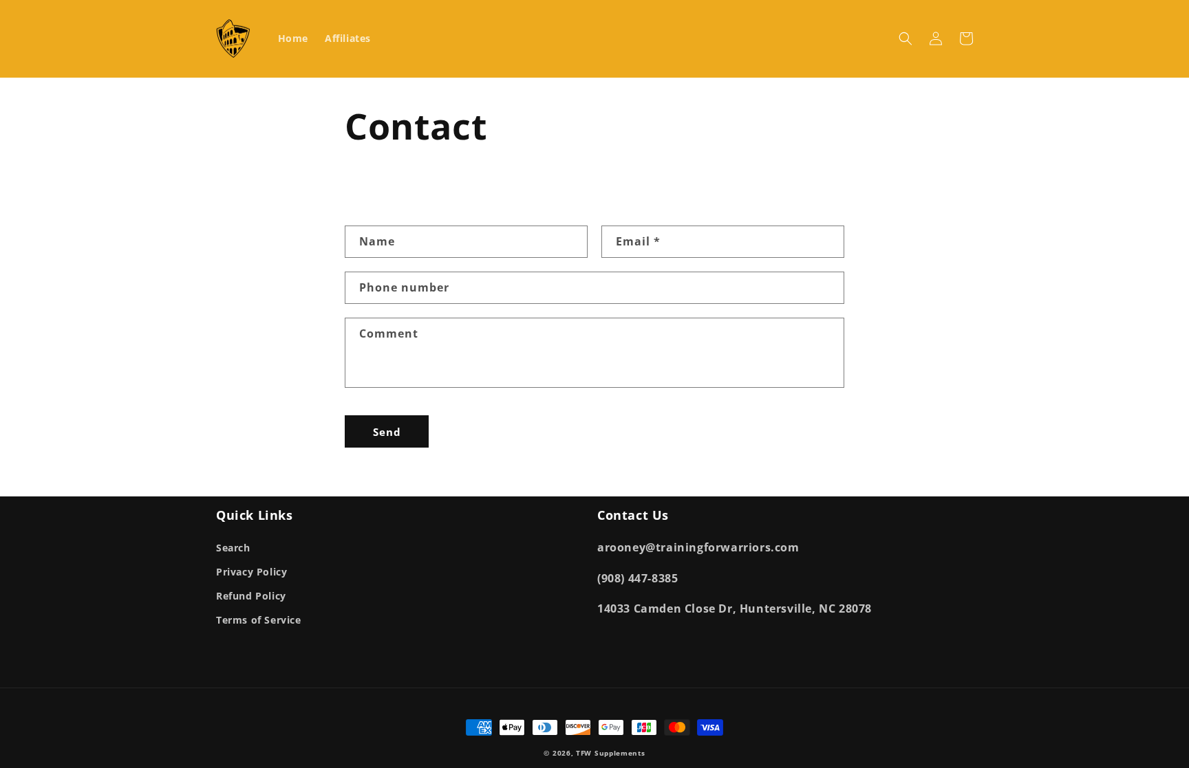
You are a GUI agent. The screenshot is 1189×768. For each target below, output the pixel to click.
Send (387, 432)
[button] (905, 38)
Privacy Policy (251, 571)
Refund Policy (251, 595)
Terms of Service (258, 619)
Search (233, 547)
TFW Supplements (610, 753)
